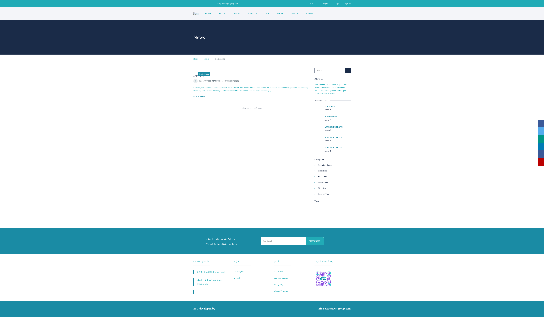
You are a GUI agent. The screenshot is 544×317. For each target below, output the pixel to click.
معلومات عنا (239, 272)
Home (208, 14)
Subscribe (314, 241)
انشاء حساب (279, 272)
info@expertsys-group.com (227, 4)
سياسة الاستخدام (281, 291)
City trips (322, 188)
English (326, 4)
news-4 (328, 151)
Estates (252, 14)
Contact (296, 14)
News (206, 59)
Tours (237, 14)
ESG (196, 308)
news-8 (328, 109)
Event (310, 14)
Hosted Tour (204, 74)
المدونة (237, 278)
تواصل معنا (278, 285)
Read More (199, 96)
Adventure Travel (334, 127)
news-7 (328, 120)
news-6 (328, 130)
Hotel (223, 14)
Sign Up (348, 4)
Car (267, 14)
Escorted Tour (323, 194)
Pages (280, 14)
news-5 (328, 140)
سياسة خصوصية (281, 278)
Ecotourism (322, 171)
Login (337, 4)
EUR (312, 4)
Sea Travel (330, 106)
